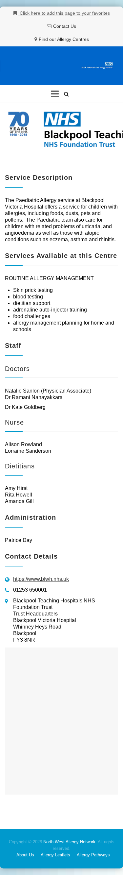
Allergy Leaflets (55, 854)
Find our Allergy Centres (64, 39)
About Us (25, 854)
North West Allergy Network (69, 841)
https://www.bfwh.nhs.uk (41, 579)
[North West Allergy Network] (61, 66)
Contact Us (64, 26)
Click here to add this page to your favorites (64, 13)
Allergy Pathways (93, 854)
